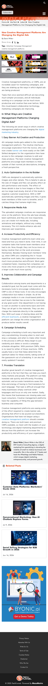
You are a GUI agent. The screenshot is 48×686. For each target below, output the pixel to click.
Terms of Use (24, 651)
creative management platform (15, 419)
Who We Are (24, 663)
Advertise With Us (24, 642)
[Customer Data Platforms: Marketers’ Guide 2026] (24, 477)
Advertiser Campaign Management (19, 46)
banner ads (17, 151)
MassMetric (37, 683)
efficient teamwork (10, 317)
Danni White (18, 442)
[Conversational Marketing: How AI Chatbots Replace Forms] (24, 508)
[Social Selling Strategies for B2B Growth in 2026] (24, 538)
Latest (22, 22)
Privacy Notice (24, 638)
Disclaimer (24, 659)
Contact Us (24, 667)
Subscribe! (7, 12)
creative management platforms (13, 49)
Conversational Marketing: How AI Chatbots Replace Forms (21, 518)
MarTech (13, 22)
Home (4, 22)
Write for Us (24, 647)
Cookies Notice (24, 655)
